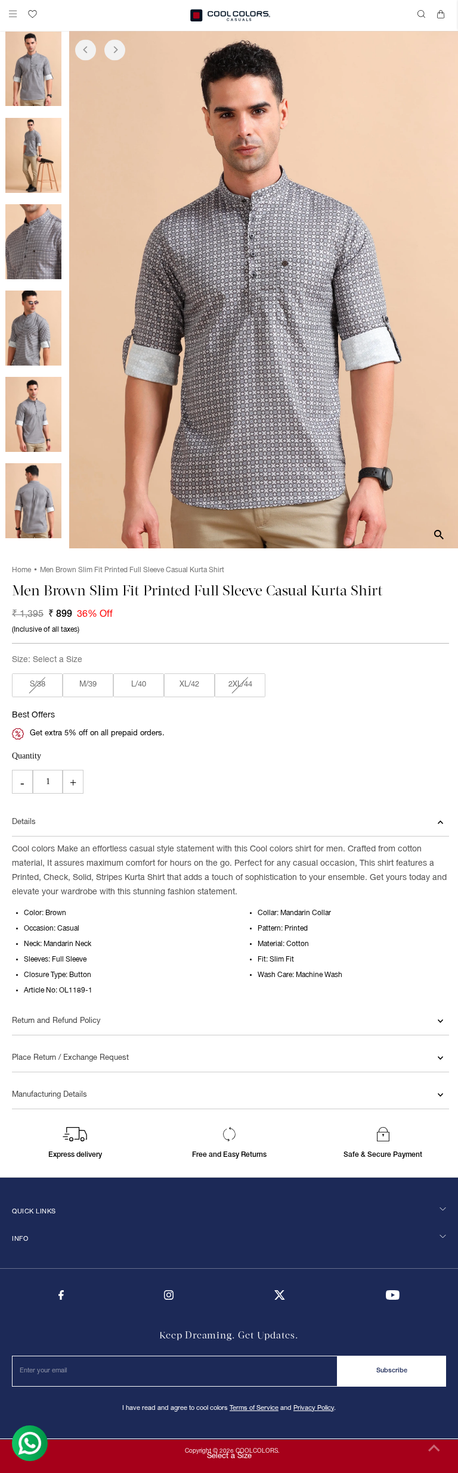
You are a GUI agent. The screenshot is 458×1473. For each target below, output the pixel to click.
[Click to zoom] (438, 535)
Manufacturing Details (49, 1094)
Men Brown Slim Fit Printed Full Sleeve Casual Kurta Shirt (132, 570)
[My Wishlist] (32, 14)
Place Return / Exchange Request (70, 1058)
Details (24, 822)
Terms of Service (254, 1408)
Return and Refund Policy (56, 1021)
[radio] (37, 685)
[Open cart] (443, 15)
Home (21, 570)
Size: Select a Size (47, 660)
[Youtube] (393, 1298)
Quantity (26, 755)
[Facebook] (61, 1298)
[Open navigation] (15, 15)
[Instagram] (169, 1298)
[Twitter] (279, 1298)
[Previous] (85, 49)
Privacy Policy (313, 1408)
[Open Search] (422, 15)
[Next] (114, 49)
